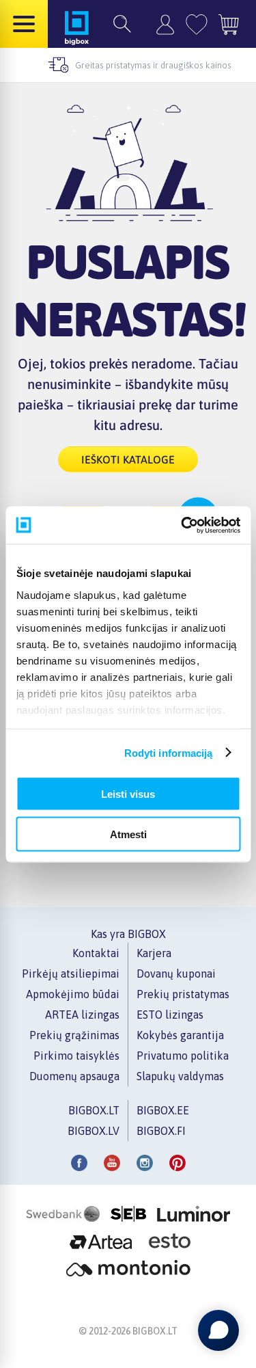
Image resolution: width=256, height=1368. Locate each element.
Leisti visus (128, 794)
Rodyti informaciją (168, 752)
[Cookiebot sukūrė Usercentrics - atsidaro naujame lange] (182, 525)
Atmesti (128, 834)
